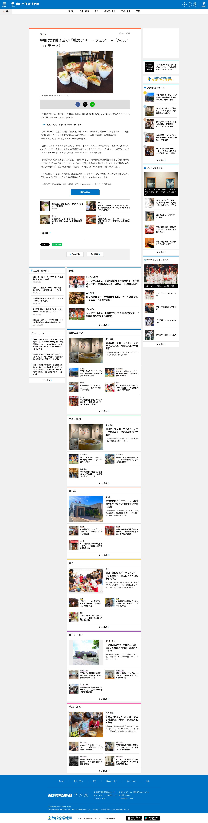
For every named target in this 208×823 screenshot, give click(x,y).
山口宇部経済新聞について (105, 792)
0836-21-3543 (92, 114)
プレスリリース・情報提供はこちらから (135, 792)
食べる (71, 11)
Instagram (195, 4)
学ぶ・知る (125, 11)
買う (96, 11)
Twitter (190, 4)
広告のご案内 (100, 798)
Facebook (184, 4)
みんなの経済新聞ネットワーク (60, 818)
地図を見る (85, 192)
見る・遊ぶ (84, 11)
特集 (138, 11)
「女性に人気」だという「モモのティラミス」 (65, 124)
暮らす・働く (109, 11)
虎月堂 (45, 233)
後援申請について (127, 798)
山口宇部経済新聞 (25, 4)
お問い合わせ (125, 795)
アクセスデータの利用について (107, 795)
